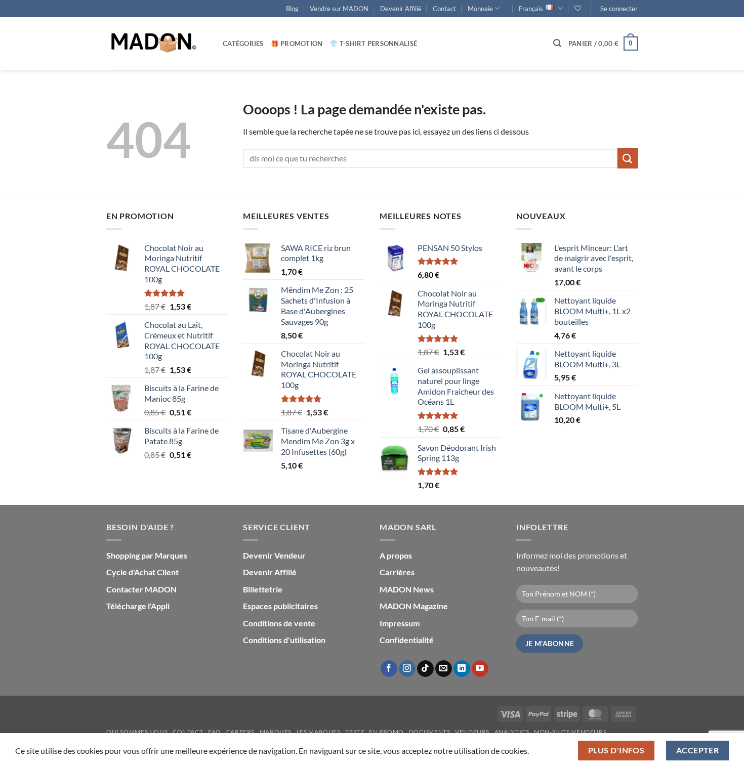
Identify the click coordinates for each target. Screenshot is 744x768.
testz (354, 732)
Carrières (397, 572)
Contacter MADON (141, 589)
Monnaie (480, 9)
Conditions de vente (279, 623)
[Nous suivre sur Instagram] (407, 668)
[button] (619, 8)
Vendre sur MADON (339, 9)
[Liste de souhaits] (577, 8)
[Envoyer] (627, 158)
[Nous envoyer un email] (443, 668)
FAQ (214, 732)
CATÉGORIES (243, 43)
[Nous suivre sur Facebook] (389, 668)
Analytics (511, 732)
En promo (386, 732)
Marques (276, 732)
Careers (240, 732)
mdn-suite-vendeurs (570, 732)
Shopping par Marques (146, 555)
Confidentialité (407, 640)
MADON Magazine (414, 606)
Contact (444, 9)
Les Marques (319, 732)
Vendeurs (472, 732)
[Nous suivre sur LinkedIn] (461, 668)
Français (531, 9)
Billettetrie (262, 589)
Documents (429, 732)
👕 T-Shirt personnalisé (373, 43)
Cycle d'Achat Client (142, 572)
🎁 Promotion (297, 43)
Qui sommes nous (137, 732)
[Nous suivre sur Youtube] (480, 668)
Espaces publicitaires (280, 606)
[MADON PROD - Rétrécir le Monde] (157, 43)
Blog (292, 9)
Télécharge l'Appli (138, 606)
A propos (396, 555)
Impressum (400, 623)
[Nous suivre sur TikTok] (425, 668)
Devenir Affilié (401, 9)
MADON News (407, 589)
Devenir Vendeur (274, 555)
